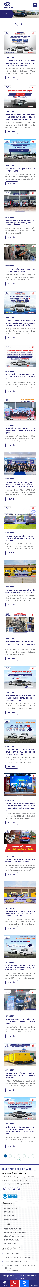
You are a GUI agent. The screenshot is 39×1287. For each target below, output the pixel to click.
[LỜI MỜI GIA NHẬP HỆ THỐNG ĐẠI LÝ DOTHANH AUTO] (20, 150)
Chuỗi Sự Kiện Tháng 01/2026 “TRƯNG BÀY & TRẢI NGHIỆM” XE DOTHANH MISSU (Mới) (20, 752)
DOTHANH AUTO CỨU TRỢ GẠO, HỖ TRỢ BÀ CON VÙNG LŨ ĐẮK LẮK (20, 861)
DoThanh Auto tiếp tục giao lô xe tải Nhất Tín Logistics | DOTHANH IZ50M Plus (20, 1075)
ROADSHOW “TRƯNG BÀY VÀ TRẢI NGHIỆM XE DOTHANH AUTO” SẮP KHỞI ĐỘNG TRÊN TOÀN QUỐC (20, 63)
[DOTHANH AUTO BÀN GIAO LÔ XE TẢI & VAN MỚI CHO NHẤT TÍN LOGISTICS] (20, 571)
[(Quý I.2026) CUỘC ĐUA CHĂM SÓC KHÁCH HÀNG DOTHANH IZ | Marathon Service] (20, 677)
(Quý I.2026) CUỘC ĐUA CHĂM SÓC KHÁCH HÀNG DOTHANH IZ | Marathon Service (20, 698)
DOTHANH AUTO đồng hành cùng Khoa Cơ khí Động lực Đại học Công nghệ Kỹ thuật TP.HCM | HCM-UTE (20, 807)
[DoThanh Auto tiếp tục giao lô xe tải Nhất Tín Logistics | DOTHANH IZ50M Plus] (20, 1054)
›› (19, 1159)
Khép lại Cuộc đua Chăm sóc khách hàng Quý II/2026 (20, 270)
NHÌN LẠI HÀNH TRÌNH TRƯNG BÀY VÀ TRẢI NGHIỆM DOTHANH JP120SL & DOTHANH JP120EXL (20, 222)
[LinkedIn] (19, 1189)
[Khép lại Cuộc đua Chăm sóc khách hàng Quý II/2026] (20, 253)
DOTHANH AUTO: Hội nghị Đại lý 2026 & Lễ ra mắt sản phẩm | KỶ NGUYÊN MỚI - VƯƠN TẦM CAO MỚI (20, 484)
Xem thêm (11, 78)
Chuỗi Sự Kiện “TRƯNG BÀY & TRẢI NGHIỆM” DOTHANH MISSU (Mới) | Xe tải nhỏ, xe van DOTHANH (20, 967)
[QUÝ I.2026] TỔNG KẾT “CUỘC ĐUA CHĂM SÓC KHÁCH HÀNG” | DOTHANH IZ (20, 644)
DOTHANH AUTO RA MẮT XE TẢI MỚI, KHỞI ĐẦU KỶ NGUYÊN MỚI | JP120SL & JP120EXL (20, 538)
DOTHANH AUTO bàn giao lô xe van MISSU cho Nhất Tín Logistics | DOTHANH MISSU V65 (20, 913)
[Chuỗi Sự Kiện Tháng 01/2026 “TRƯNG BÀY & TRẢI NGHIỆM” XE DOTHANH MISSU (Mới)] (20, 731)
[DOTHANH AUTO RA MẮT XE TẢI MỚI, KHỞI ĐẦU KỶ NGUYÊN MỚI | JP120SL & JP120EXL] (20, 517)
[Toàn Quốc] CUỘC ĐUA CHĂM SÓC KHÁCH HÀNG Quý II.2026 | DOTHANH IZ (20, 376)
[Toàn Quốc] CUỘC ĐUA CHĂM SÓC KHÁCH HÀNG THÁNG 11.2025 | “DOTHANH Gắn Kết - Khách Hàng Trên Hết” (20, 1130)
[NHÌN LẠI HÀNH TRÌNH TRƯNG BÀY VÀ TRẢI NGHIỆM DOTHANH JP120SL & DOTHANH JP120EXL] (20, 202)
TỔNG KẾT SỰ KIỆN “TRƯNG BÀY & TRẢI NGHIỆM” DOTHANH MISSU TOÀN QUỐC (20, 430)
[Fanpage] (4, 1189)
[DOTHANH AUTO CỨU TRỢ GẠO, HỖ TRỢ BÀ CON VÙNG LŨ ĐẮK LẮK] (20, 841)
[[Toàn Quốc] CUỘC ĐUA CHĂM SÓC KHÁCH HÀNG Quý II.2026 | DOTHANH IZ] (20, 356)
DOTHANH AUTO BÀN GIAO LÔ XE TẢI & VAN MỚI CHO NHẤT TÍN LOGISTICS (20, 591)
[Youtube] (9, 1189)
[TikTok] (14, 1189)
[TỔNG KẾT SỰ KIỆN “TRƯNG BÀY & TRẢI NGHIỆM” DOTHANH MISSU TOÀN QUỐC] (20, 409)
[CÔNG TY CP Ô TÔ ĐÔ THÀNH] (9, 5)
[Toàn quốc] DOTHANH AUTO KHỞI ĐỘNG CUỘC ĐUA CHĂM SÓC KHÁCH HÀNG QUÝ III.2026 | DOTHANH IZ (20, 117)
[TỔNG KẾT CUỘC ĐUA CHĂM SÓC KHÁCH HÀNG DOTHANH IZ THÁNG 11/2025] (20, 1000)
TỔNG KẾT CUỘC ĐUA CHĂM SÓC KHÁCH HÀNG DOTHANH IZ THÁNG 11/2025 (20, 1021)
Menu (35, 5)
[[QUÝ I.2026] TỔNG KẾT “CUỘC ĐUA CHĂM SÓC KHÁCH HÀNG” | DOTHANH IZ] (20, 623)
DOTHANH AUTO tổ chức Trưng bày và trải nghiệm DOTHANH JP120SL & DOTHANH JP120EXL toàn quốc (20, 323)
